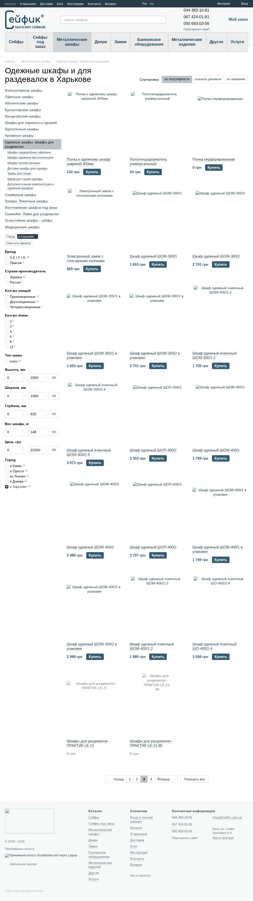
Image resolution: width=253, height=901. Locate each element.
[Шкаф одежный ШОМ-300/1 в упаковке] (94, 316)
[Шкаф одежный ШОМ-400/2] (94, 510)
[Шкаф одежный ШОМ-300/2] (220, 219)
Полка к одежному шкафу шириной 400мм (89, 161)
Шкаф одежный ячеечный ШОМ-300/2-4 (89, 452)
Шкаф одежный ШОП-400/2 (153, 547)
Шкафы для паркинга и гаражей (31, 123)
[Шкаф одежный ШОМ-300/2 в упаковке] (157, 316)
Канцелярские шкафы (23, 116)
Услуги (237, 42)
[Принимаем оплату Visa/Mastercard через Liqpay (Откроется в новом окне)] (41, 855)
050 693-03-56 (196, 23)
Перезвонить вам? (197, 29)
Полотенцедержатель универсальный (148, 161)
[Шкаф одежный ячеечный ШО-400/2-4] (220, 607)
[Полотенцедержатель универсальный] (157, 122)
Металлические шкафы (72, 42)
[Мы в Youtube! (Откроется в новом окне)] (129, 4)
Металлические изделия (187, 42)
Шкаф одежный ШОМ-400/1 (216, 450)
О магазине (28, 4)
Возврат (111, 4)
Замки (120, 42)
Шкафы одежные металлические (30, 158)
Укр (151, 3)
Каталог (10, 4)
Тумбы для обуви (19, 173)
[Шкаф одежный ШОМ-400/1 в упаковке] (220, 510)
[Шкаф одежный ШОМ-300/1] (157, 219)
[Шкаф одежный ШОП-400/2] (157, 510)
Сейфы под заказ (40, 42)
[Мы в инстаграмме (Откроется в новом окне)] (135, 4)
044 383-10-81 (196, 10)
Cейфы (16, 42)
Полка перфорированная (213, 159)
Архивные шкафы (19, 135)
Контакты (94, 4)
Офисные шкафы (19, 97)
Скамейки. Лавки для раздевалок (32, 214)
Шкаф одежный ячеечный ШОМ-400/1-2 (152, 646)
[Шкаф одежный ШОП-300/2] (157, 413)
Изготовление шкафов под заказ (31, 207)
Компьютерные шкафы (23, 90)
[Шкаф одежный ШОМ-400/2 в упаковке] (94, 607)
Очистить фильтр (18, 243)
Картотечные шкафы (22, 129)
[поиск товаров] (162, 20)
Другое (216, 42)
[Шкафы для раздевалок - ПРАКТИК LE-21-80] (157, 704)
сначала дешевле (208, 79)
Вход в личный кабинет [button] (141, 820)
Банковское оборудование (149, 42)
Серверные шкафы (20, 195)
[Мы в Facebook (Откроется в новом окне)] (124, 4)
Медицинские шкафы (22, 227)
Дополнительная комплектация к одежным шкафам (30, 186)
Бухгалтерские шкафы (23, 110)
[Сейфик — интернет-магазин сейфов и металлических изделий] (29, 821)
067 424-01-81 (196, 17)
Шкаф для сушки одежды (24, 179)
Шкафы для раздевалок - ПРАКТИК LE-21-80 (151, 743)
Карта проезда (222, 838)
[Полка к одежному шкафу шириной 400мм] (94, 122)
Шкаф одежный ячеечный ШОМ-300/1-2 (214, 355)
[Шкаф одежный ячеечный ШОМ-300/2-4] (94, 413)
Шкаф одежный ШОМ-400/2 (90, 547)
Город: (11, 236)
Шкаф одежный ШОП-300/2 (153, 450)
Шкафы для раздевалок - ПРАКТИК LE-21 (88, 743)
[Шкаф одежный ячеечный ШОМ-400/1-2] (157, 607)
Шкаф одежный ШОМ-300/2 (216, 256)
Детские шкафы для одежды (27, 168)
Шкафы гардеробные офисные (29, 152)
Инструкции (75, 4)
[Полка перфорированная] (220, 122)
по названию (236, 79)
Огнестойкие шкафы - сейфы (28, 221)
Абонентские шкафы (21, 103)
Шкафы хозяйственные (23, 163)
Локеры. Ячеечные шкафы (26, 201)
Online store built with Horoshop (24, 890)
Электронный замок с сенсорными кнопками (86, 258)
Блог (60, 4)
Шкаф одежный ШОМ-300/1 (153, 256)
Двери (101, 42)
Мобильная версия (23, 864)
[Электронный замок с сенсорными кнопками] (94, 219)
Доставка (46, 4)
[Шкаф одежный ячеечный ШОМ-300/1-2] (220, 316)
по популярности (177, 79)
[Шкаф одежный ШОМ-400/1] (220, 413)
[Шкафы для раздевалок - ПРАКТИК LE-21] (94, 704)
